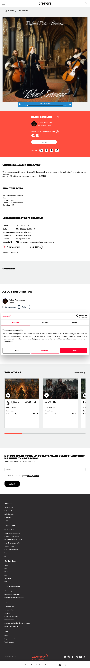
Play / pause (20, 104)
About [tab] (74, 322)
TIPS (6, 521)
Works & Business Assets (13, 530)
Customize (44, 351)
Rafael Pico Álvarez (45, 122)
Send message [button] (10, 307)
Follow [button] (24, 307)
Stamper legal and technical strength (17, 623)
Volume (70, 104)
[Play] (8, 395)
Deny (16, 351)
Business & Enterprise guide (14, 597)
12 (75, 413)
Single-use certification (12, 594)
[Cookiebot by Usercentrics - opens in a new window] (77, 316)
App (5, 575)
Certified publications (11, 549)
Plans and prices (10, 591)
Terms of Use (9, 607)
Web (6, 565)
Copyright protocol (11, 616)
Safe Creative (9, 511)
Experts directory (10, 553)
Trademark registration (12, 533)
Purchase (43, 142)
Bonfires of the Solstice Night (21, 403)
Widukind (51, 402)
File (5, 582)
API (5, 556)
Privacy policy (9, 610)
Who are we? (8, 507)
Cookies (7, 613)
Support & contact (10, 639)
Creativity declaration (11, 536)
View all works (78, 373)
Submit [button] (12, 484)
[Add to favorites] (58, 117)
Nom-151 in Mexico (11, 626)
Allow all (73, 351)
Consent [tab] (15, 322)
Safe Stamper (9, 514)
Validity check (9, 546)
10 (36, 413)
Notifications (8, 572)
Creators (7, 517)
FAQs (6, 635)
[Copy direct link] (57, 150)
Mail (5, 568)
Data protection (9, 620)
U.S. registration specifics (13, 540)
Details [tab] (45, 322)
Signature (7, 578)
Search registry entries (12, 543)
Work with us (9, 642)
